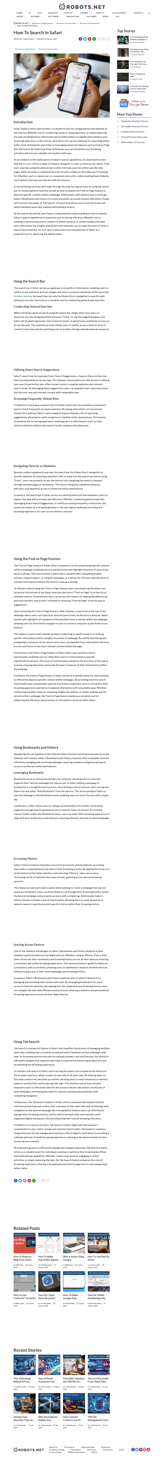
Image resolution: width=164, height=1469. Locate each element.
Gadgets (138, 13)
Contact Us (107, 1449)
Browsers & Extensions (48, 49)
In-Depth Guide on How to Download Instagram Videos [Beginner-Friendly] (133, 131)
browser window (23, 296)
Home (19, 13)
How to (100, 13)
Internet (35, 16)
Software (53, 16)
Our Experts (69, 1447)
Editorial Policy (88, 1447)
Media (20, 16)
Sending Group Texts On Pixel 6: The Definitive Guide (139, 50)
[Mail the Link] (103, 39)
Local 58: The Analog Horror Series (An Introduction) (139, 87)
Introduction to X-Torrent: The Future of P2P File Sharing (139, 62)
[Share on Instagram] (25, 1180)
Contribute (76, 1449)
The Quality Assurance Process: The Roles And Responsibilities (135, 126)
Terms (121, 1449)
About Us (53, 1447)
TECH (39, 13)
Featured (92, 16)
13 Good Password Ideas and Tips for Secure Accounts (134, 137)
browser (27, 163)
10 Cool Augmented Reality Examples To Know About (139, 38)
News (105, 16)
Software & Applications (25, 49)
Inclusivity (105, 1447)
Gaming (84, 13)
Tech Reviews (119, 13)
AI (30, 13)
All (118, 16)
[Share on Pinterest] (89, 39)
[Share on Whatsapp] (94, 39)
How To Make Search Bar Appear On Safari (48, 1259)
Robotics (53, 13)
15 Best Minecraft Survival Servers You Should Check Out (134, 142)
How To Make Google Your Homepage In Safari (74, 1298)
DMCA (94, 1452)
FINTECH (68, 13)
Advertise (91, 1449)
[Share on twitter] (85, 39)
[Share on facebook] (80, 39)
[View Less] (108, 39)
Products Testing (56, 1449)
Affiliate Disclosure (76, 1452)
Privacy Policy (55, 1452)
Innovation (73, 16)
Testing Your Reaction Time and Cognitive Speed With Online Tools (135, 121)
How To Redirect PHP (137, 75)
